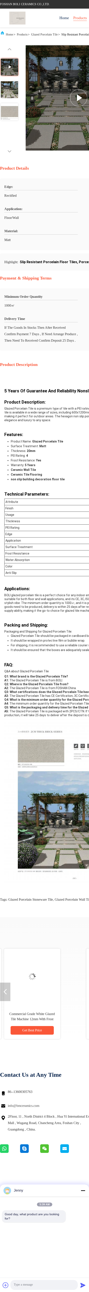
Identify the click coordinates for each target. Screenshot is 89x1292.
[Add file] (6, 1285)
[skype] (30, 1152)
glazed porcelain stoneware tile (30, 899)
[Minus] (83, 1190)
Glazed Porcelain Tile (44, 34)
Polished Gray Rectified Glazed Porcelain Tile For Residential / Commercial (41, 1019)
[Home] (17, 18)
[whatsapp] (10, 1152)
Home (64, 18)
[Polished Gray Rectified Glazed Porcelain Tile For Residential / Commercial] (41, 976)
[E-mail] (70, 1152)
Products (80, 18)
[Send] (82, 1285)
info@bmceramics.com (23, 1106)
